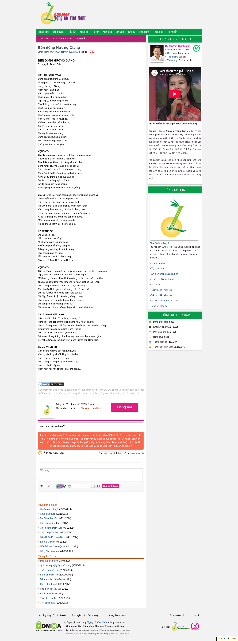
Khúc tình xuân (47, 514)
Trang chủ (43, 31)
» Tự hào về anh (157, 268)
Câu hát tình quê (48, 584)
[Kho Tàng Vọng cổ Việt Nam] (63, 14)
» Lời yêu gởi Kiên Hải (160, 290)
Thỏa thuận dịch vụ (178, 615)
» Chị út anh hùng (158, 263)
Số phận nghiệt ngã (50, 574)
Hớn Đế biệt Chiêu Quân (52, 546)
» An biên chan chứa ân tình (163, 274)
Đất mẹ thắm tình (49, 579)
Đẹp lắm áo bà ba (49, 560)
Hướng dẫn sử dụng (117, 615)
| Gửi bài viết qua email (67, 52)
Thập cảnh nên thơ (49, 570)
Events (63, 615)
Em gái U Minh (47, 541)
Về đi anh (45, 593)
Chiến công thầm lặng (51, 527)
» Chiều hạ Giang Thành (161, 279)
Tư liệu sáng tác (94, 615)
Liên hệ (196, 615)
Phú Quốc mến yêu (159, 243)
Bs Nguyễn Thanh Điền (89, 408)
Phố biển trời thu (48, 588)
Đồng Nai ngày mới (50, 551)
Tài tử (95, 31)
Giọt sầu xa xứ (47, 602)
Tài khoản (172, 31)
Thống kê (158, 31)
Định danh (144, 31)
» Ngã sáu (154, 284)
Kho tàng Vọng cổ (62, 38)
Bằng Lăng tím (47, 523)
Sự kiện (120, 31)
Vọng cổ (84, 31)
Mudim (222, 638)
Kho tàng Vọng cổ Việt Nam (92, 622)
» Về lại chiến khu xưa (160, 295)
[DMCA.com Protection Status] (51, 386)
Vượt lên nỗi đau (48, 598)
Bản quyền (58, 31)
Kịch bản (107, 31)
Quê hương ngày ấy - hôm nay (55, 565)
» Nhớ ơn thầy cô (158, 306)
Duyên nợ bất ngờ (49, 509)
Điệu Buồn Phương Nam (52, 537)
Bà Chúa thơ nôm (49, 518)
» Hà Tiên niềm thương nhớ (163, 300)
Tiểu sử (71, 31)
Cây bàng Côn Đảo (49, 532)
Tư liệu (131, 31)
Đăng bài (124, 407)
